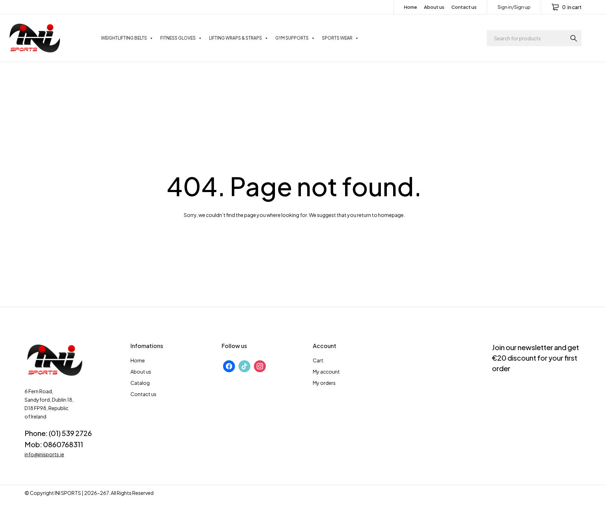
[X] (244, 365)
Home (410, 7)
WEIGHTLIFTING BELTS (124, 38)
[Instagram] (260, 365)
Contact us (464, 7)
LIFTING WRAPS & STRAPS (235, 38)
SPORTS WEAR (337, 38)
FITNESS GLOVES (178, 38)
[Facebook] (229, 365)
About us (434, 7)
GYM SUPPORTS (292, 38)
